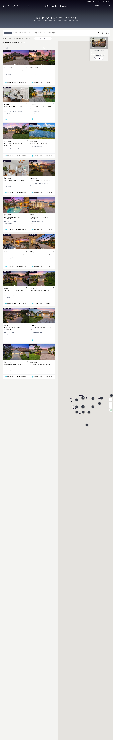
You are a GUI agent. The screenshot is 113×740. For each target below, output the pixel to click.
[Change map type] (110, 410)
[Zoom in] (110, 403)
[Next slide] (27, 57)
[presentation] (16, 57)
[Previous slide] (4, 57)
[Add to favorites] (27, 67)
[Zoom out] (110, 406)
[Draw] (110, 399)
